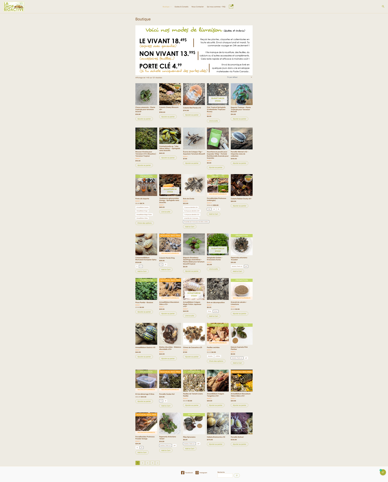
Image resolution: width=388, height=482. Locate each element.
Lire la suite (213, 121)
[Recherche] (237, 475)
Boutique (166, 7)
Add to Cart (189, 227)
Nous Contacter (198, 7)
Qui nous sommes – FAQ (216, 7)
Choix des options (145, 223)
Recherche (221, 472)
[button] (170, 6)
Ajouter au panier (144, 119)
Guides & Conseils (181, 7)
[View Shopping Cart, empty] (231, 7)
